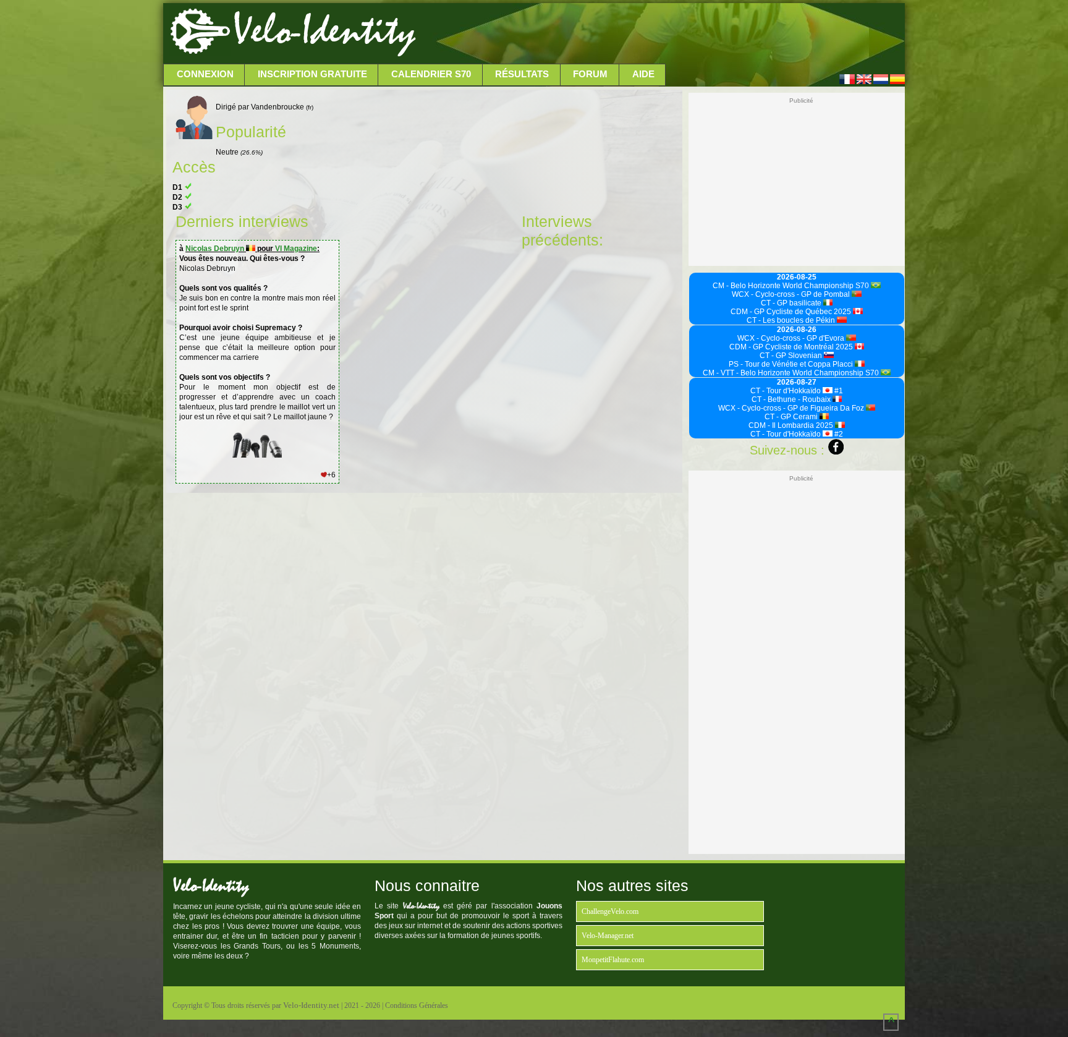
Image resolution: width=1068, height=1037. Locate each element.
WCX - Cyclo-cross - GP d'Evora (791, 338)
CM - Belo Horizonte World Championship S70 (792, 285)
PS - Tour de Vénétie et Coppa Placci (792, 364)
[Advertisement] (659, 34)
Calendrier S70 (431, 74)
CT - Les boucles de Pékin (792, 320)
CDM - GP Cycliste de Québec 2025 (792, 311)
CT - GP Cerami (792, 416)
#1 (838, 390)
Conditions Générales (416, 1005)
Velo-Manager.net (608, 935)
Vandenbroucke (282, 107)
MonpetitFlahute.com (613, 959)
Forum (590, 74)
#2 (838, 434)
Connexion (205, 74)
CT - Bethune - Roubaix (792, 399)
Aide (643, 74)
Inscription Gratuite (312, 74)
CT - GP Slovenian (792, 355)
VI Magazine (296, 248)
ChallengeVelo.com (610, 911)
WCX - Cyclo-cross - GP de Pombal (792, 294)
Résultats (522, 74)
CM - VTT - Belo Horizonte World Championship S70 (792, 373)
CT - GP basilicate (792, 303)
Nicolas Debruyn (215, 248)
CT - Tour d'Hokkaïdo (786, 390)
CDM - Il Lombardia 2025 (791, 425)
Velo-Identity (324, 31)
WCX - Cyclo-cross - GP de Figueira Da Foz (792, 408)
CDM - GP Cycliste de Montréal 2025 (792, 347)
